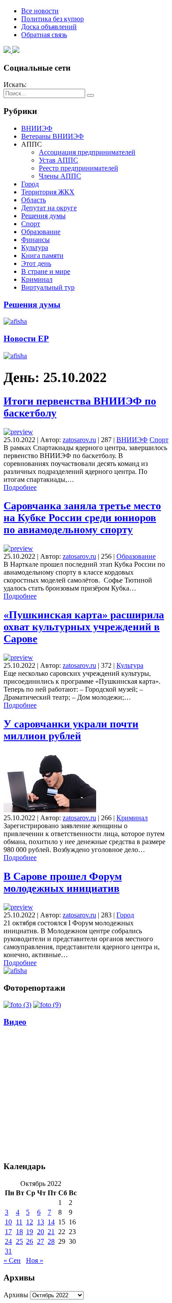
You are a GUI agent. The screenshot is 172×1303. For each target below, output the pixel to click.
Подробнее (20, 487)
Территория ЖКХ (48, 192)
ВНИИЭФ (36, 128)
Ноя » (34, 1260)
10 (8, 1222)
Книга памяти (42, 255)
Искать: (15, 84)
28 (51, 1241)
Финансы (35, 239)
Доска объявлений (49, 26)
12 (29, 1222)
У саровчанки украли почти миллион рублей (71, 730)
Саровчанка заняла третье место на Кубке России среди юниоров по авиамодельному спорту (82, 517)
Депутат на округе (49, 208)
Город (30, 184)
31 (8, 1251)
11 (19, 1222)
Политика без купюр (52, 19)
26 (29, 1241)
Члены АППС (60, 176)
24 (8, 1241)
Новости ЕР (26, 338)
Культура (34, 247)
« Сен (12, 1260)
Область (33, 200)
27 (40, 1241)
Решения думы (43, 216)
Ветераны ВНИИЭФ (52, 136)
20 (40, 1231)
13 (40, 1222)
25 (19, 1241)
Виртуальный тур (48, 287)
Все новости (40, 11)
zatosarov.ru (79, 439)
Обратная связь (44, 34)
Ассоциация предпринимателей (87, 152)
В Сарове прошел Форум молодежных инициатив (63, 882)
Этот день (36, 263)
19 (29, 1231)
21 (51, 1231)
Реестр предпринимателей (78, 168)
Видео (15, 1021)
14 (51, 1222)
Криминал (36, 279)
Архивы (16, 1295)
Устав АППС (58, 160)
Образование (40, 231)
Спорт (30, 223)
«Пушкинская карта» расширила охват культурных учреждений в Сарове (84, 626)
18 (19, 1231)
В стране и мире (45, 271)
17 (8, 1231)
